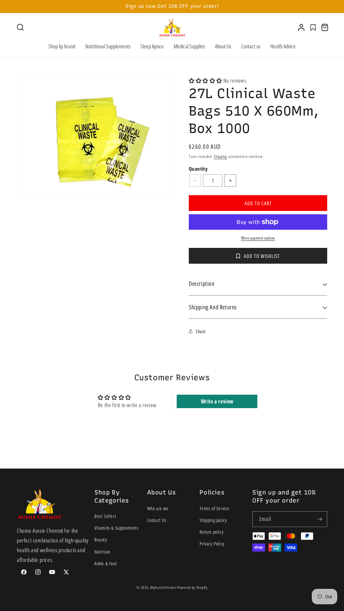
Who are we (158, 508)
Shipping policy (213, 520)
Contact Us (157, 520)
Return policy (211, 532)
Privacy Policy (212, 543)
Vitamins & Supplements (116, 528)
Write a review (217, 401)
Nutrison (102, 552)
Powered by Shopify (192, 587)
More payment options (258, 238)
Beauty (100, 539)
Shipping (220, 156)
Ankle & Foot (105, 563)
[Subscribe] (319, 519)
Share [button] (201, 331)
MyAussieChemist (163, 587)
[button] (20, 27)
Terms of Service (214, 508)
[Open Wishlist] (313, 27)
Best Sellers (105, 516)
